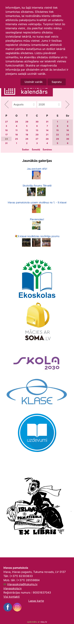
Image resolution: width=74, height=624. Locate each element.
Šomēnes (47, 149)
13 (37, 130)
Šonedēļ (36, 149)
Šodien (25, 149)
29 (26, 121)
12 (27, 130)
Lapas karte (36, 600)
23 (67, 134)
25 (16, 139)
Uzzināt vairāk (34, 82)
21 (47, 134)
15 (57, 130)
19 (27, 134)
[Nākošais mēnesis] (67, 104)
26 (26, 139)
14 (47, 130)
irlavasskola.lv (12, 588)
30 (37, 121)
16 (67, 130)
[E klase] (37, 392)
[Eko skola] (37, 278)
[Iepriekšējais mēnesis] (6, 104)
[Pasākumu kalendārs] (27, 90)
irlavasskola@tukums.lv (22, 584)
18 (16, 134)
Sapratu (57, 82)
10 (6, 130)
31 (47, 121)
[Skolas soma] (37, 322)
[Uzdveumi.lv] (37, 432)
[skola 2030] (37, 361)
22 (57, 134)
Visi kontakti (11, 596)
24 (6, 139)
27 (6, 121)
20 (37, 134)
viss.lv (43, 622)
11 (16, 130)
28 (16, 121)
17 (6, 134)
